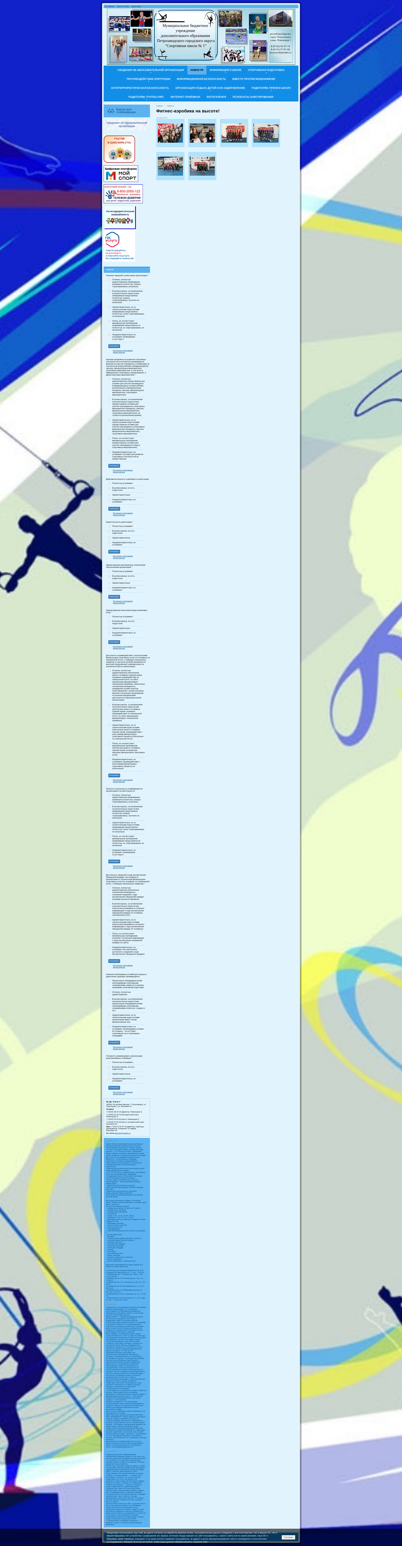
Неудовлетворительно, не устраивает (124, 501)
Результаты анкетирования (253, 97)
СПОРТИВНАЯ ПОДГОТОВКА (266, 70)
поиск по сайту (123, 6)
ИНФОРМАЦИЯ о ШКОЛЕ (226, 70)
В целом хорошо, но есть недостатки (123, 489)
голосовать (114, 346)
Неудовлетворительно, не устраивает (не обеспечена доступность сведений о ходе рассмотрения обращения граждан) (128, 950)
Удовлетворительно (121, 495)
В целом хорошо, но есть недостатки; (123, 1068)
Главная (159, 106)
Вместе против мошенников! (253, 79)
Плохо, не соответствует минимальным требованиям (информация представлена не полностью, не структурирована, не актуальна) (128, 325)
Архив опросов (119, 352)
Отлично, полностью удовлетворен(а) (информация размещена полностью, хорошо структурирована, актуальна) (126, 283)
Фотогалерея (216, 97)
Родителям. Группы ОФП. (146, 97)
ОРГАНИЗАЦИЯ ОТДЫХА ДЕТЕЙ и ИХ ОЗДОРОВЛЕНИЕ (210, 88)
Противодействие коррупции (148, 79)
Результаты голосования (123, 350)
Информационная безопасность (201, 79)
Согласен (288, 1537)
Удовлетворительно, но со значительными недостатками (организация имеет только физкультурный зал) (125, 1018)
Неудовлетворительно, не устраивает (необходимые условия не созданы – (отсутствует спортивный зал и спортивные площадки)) (128, 1031)
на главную (109, 6)
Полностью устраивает (122, 483)
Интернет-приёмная (185, 97)
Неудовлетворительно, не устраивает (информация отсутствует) (124, 337)
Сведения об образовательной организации (150, 70)
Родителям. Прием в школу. (271, 88)
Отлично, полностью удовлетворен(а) (121, 993)
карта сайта (136, 6)
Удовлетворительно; (121, 1074)
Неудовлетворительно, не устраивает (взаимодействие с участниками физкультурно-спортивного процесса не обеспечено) (126, 764)
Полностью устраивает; (122, 1062)
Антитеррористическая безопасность (140, 88)
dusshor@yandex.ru (122, 1133)
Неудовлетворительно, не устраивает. (124, 1080)
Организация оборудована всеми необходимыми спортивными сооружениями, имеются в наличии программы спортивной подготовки (128, 984)
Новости (196, 70)
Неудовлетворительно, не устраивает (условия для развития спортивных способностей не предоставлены (127, 455)
